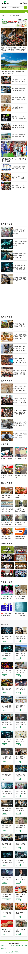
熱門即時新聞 (6, 224)
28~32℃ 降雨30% (12, 15)
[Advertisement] (14, 207)
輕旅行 (18, 899)
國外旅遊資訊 (6, 483)
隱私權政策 (19, 946)
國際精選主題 (6, 543)
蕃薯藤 (5, 3)
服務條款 (13, 946)
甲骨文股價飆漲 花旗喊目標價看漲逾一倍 (6, 706)
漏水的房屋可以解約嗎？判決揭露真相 (6, 810)
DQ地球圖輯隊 (6, 899)
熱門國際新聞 (6, 380)
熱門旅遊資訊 (6, 317)
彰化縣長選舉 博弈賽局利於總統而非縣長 (7, 844)
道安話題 (5, 444)
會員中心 (7, 946)
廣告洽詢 (3, 948)
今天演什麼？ (6, 582)
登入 (21, 3)
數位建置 (24, 946)
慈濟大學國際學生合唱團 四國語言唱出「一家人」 (7, 775)
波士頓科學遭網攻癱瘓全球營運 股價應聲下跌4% (7, 862)
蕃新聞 (4, 641)
